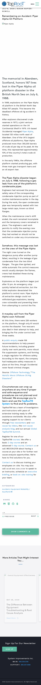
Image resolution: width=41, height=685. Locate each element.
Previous (9, 516)
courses (16, 439)
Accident (6, 489)
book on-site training (23, 474)
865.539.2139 (23, 661)
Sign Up (9, 649)
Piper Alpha (27, 131)
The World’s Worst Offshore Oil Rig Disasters (18, 375)
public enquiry (10, 340)
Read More (12, 618)
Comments (19, 531)
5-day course (18, 445)
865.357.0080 (26, 665)
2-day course (14, 442)
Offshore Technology (19, 372)
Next (33, 516)
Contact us (30, 445)
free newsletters (18, 423)
